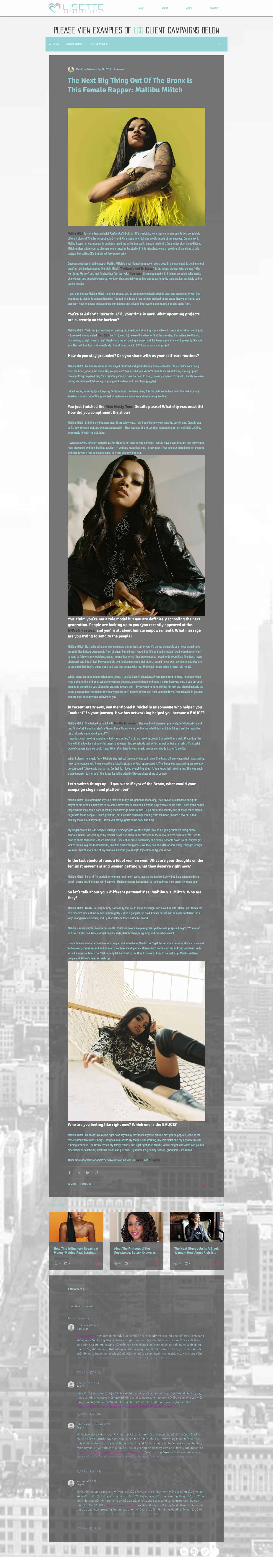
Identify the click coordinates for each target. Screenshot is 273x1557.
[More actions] (203, 69)
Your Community (99, 44)
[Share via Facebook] (69, 1172)
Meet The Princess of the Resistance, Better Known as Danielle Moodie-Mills (135, 1250)
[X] (215, 1551)
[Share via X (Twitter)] (78, 1172)
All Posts (54, 44)
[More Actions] (203, 1327)
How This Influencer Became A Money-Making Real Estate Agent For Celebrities (76, 1250)
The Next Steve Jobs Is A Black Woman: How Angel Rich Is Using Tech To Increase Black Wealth (196, 1250)
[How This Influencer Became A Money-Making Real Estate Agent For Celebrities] (76, 1227)
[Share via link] (97, 1172)
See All (220, 1204)
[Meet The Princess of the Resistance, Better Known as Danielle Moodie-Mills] (136, 1227)
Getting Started (74, 44)
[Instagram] (194, 1551)
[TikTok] (205, 1551)
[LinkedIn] (184, 1551)
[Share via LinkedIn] (88, 1172)
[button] (219, 44)
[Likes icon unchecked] (79, 1373)
